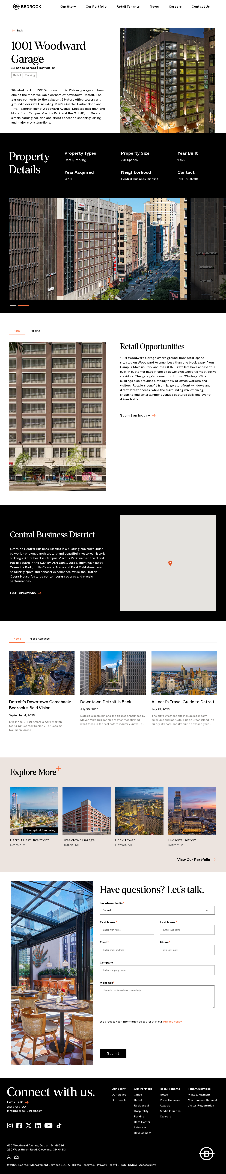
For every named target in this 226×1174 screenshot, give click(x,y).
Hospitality (141, 1111)
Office (138, 1095)
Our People (119, 1100)
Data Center (142, 1122)
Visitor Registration (201, 1105)
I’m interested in (112, 903)
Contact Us (201, 6)
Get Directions (23, 593)
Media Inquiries (170, 1111)
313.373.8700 (16, 1107)
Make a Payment (199, 1095)
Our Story (68, 6)
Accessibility (147, 1165)
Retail (17, 331)
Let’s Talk (15, 1102)
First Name (108, 922)
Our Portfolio (96, 6)
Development (142, 1133)
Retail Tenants (128, 6)
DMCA (132, 1165)
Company (106, 963)
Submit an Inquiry (135, 415)
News (154, 6)
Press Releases (39, 639)
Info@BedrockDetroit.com (24, 1111)
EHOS (122, 1165)
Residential (141, 1105)
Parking (35, 331)
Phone (165, 942)
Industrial (140, 1127)
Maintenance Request (202, 1100)
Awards (165, 1105)
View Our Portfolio (193, 859)
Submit (113, 1053)
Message (107, 983)
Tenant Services (199, 1089)
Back (19, 30)
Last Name (168, 922)
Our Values (119, 1095)
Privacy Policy (172, 1022)
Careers (175, 6)
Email (104, 942)
